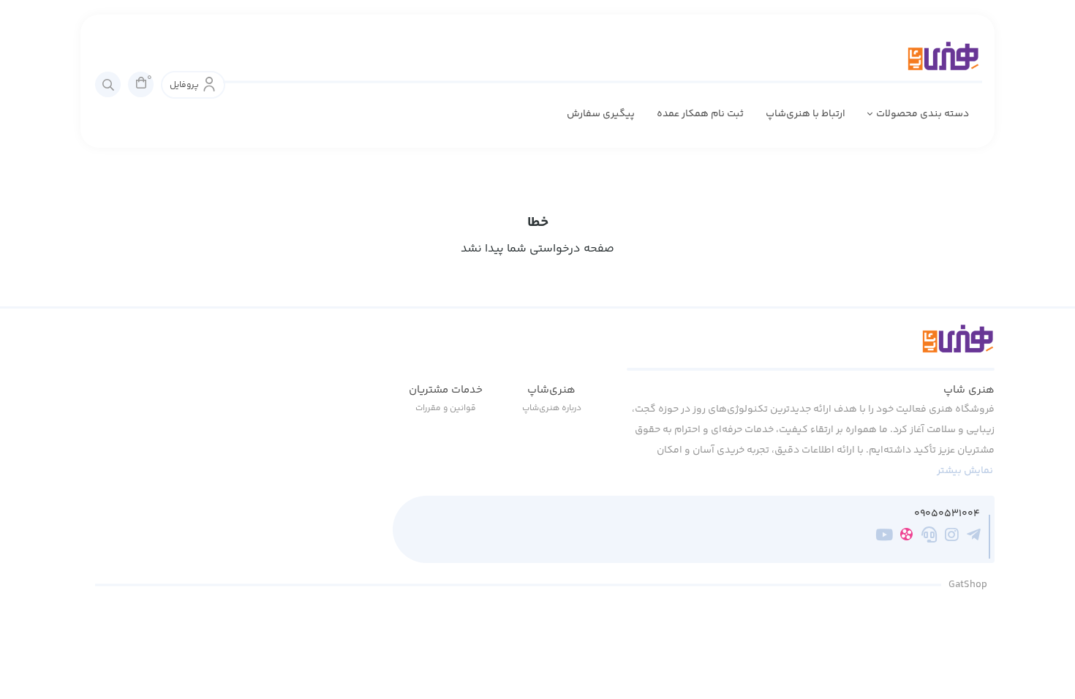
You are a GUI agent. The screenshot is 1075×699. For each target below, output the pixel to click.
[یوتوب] (884, 537)
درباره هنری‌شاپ (551, 408)
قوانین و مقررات (445, 408)
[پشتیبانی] (929, 537)
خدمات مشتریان (446, 390)
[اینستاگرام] (952, 537)
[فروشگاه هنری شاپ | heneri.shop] (811, 347)
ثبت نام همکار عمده (700, 114)
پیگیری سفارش (601, 114)
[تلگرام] (974, 537)
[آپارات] (906, 537)
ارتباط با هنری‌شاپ (805, 114)
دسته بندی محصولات (922, 114)
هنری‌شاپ (551, 390)
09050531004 (947, 514)
